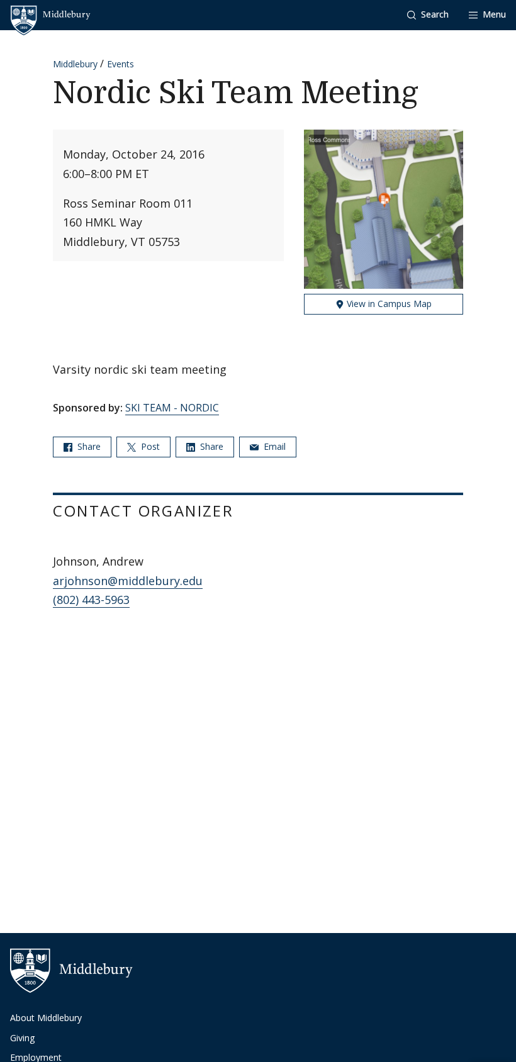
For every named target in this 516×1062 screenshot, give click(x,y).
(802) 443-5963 (91, 599)
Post (149, 446)
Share (88, 446)
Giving (22, 1038)
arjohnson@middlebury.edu (128, 580)
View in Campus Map (388, 304)
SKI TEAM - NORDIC (172, 408)
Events (120, 64)
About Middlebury (46, 1018)
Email (273, 446)
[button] (428, 15)
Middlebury (75, 64)
